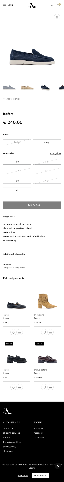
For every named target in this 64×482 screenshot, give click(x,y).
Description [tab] (9, 217)
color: (6, 134)
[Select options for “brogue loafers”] (50, 387)
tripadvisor (39, 437)
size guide (55, 153)
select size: (9, 153)
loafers (22, 267)
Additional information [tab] (14, 254)
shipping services (11, 433)
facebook (38, 433)
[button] (58, 466)
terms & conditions (12, 442)
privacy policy (9, 446)
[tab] (32, 231)
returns (6, 437)
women (15, 267)
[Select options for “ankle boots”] (50, 332)
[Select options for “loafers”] (20, 332)
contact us (8, 428)
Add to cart (34, 205)
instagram (38, 428)
